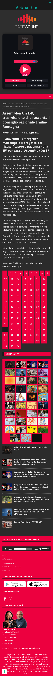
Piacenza (15, 81)
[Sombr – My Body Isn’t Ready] (21, 380)
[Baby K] (21, 397)
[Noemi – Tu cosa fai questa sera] (43, 405)
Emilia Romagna (37, 81)
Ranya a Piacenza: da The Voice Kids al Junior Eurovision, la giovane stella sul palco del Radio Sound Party (31, 486)
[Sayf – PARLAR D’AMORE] (10, 389)
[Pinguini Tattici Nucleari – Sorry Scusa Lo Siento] (10, 429)
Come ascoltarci (8, 563)
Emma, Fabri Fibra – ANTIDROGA (28, 522)
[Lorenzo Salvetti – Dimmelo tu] (21, 389)
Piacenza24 (6, 571)
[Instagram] (22, 7)
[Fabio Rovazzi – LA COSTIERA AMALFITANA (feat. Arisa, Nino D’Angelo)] (43, 380)
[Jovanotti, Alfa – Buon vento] (21, 421)
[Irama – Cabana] (21, 413)
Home (4, 555)
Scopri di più (7, 643)
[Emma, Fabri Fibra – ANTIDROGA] (32, 372)
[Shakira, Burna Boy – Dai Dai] (43, 421)
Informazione (7, 559)
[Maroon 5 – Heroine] (32, 429)
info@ (10, 640)
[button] (49, 2)
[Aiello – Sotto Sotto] (21, 429)
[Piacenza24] (36, 7)
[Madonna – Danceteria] (43, 372)
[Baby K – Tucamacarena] (43, 397)
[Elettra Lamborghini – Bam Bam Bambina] (32, 421)
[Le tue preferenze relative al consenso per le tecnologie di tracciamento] (4, 671)
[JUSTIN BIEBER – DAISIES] (37, 438)
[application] (26, 548)
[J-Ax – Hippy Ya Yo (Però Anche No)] (10, 413)
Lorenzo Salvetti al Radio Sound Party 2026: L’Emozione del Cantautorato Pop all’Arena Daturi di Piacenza (31, 474)
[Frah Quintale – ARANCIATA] (26, 438)
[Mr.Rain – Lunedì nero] (32, 413)
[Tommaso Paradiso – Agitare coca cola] (10, 380)
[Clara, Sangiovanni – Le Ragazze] (43, 413)
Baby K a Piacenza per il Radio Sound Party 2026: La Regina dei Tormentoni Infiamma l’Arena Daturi (30, 461)
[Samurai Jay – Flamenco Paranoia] (10, 421)
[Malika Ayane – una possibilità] (10, 405)
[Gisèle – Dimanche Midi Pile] (32, 380)
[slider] (23, 549)
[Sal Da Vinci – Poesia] (32, 405)
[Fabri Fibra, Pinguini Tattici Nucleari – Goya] (10, 364)
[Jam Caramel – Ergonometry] (43, 389)
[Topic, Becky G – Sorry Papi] (15, 438)
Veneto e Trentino (37, 85)
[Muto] (40, 549)
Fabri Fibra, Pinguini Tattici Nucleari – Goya (30, 448)
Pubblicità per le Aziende (11, 567)
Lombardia (15, 85)
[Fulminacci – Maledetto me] (43, 429)
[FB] (17, 7)
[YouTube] (26, 7)
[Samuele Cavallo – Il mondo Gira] (32, 389)
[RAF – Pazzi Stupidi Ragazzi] (21, 405)
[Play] (5, 549)
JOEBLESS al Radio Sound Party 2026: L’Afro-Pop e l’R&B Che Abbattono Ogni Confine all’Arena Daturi (31, 499)
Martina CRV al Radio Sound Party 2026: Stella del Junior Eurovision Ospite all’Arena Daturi (31, 511)
